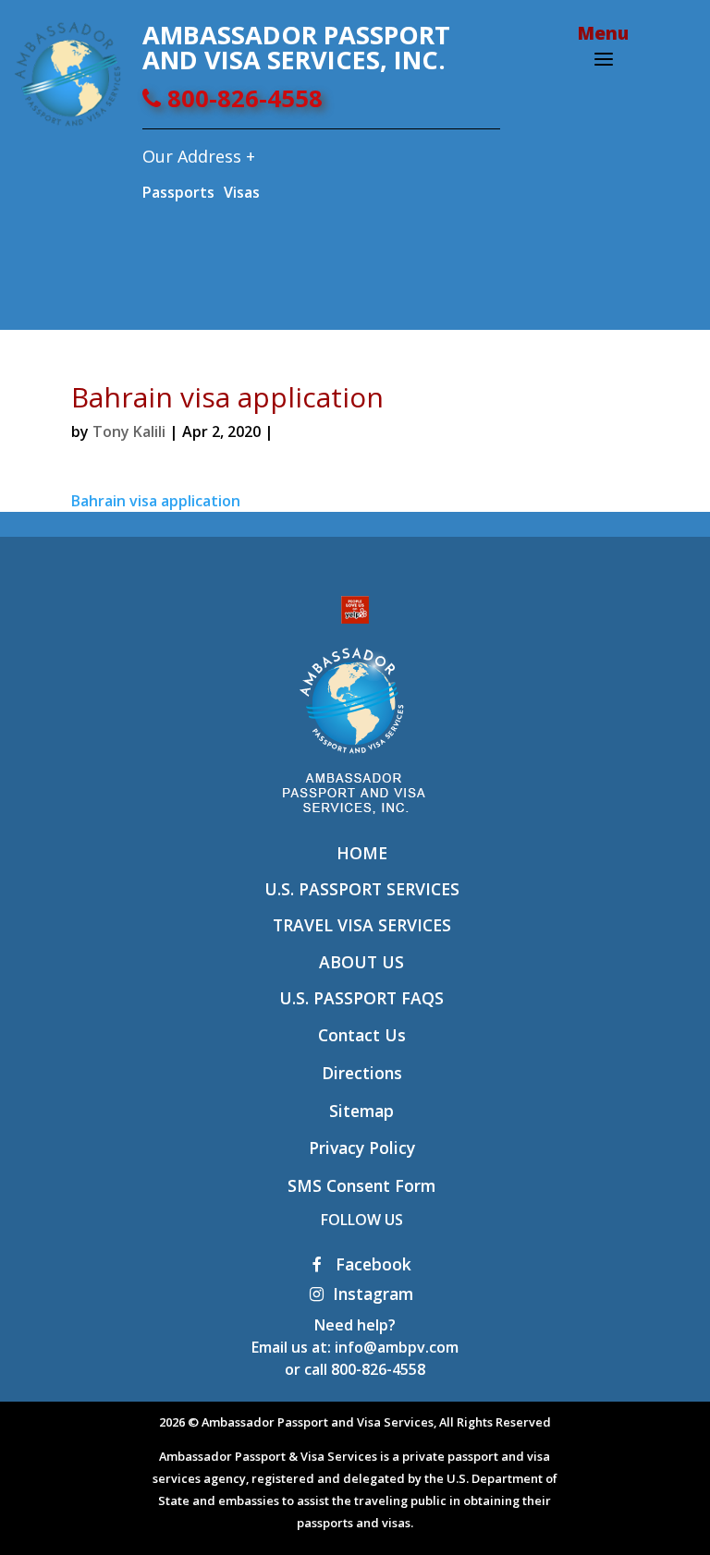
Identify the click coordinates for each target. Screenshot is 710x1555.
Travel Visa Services (362, 925)
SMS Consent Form (361, 1185)
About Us (361, 962)
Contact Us (362, 1035)
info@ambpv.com (397, 1347)
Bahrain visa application (155, 501)
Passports (178, 192)
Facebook (371, 1264)
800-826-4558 (242, 98)
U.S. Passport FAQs (361, 998)
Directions (362, 1073)
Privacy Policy (362, 1147)
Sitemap (361, 1110)
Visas (242, 192)
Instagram (373, 1293)
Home (362, 853)
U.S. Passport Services (361, 889)
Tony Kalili (128, 431)
